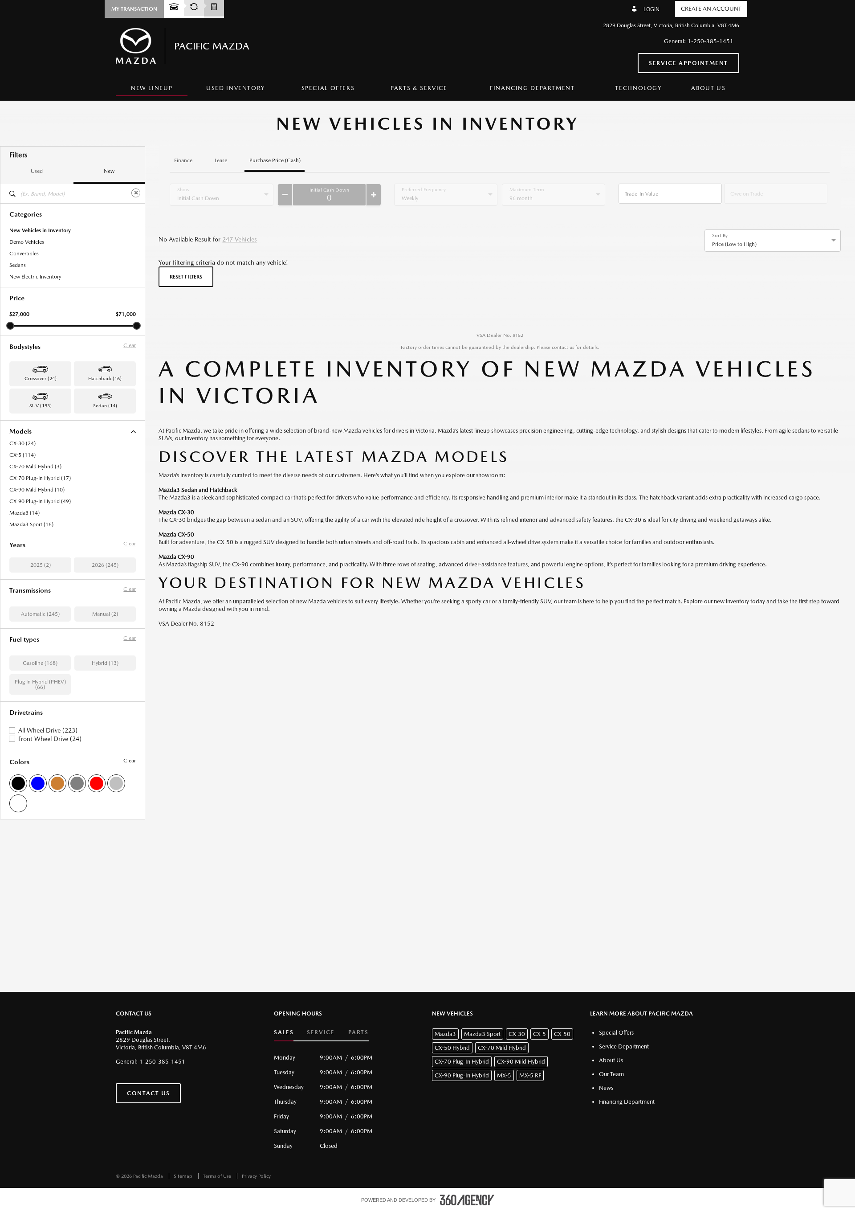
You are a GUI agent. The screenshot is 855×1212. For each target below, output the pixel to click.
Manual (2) (105, 614)
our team (565, 601)
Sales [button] (283, 1032)
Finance (183, 161)
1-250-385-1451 (710, 41)
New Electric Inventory (35, 277)
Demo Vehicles (26, 242)
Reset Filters (186, 277)
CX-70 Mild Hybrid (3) (35, 466)
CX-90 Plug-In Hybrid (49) (40, 501)
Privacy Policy (256, 1176)
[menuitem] (151, 88)
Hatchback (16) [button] (105, 378)
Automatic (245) (40, 614)
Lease (221, 161)
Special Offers (328, 88)
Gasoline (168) (40, 663)
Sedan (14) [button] (105, 406)
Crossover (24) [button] (40, 378)
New (109, 171)
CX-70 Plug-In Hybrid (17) (40, 478)
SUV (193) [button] (40, 406)
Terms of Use (217, 1176)
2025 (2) (40, 565)
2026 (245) (105, 565)
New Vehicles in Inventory (40, 230)
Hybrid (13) (105, 663)
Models (20, 431)
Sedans (17, 265)
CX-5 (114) (22, 455)
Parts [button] (358, 1032)
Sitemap (184, 1176)
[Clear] (135, 192)
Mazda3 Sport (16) (31, 524)
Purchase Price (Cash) (275, 161)
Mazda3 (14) (24, 513)
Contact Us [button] (148, 1093)
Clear (129, 345)
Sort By (720, 235)
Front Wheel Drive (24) (49, 739)
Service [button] (320, 1032)
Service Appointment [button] (688, 63)
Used (37, 171)
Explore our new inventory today (724, 601)
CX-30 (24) (22, 443)
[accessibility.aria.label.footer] (467, 1200)
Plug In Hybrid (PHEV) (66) (40, 684)
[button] (134, 9)
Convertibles (24, 253)
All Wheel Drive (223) (47, 730)
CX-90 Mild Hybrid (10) (37, 489)
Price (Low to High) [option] (734, 244)
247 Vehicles (239, 239)
